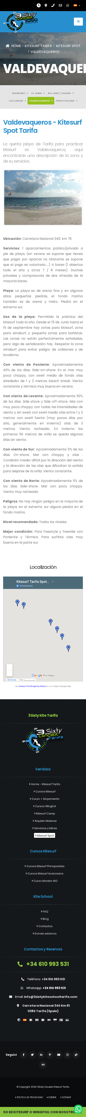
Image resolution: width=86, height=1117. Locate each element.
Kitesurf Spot (45, 835)
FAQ (45, 911)
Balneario (19, 93)
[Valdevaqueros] (43, 197)
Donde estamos (45, 933)
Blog (45, 919)
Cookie (52, 1097)
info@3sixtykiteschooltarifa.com (50, 997)
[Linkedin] (41, 1055)
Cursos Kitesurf (45, 791)
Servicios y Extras (45, 828)
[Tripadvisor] (43, 1065)
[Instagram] (67, 1055)
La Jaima (37, 93)
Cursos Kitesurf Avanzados (45, 873)
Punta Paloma (65, 100)
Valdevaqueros (40, 100)
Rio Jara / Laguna (60, 93)
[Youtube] (59, 1055)
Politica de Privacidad (29, 1097)
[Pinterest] (50, 1055)
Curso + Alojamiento (45, 799)
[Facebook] (24, 1055)
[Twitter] (32, 1055)
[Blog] (76, 1055)
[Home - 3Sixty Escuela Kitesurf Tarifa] (20, 23)
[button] (77, 5)
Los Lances (16, 100)
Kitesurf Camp (45, 813)
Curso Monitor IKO (45, 881)
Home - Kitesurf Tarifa (45, 784)
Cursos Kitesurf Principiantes (45, 866)
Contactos (45, 926)
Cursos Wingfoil (45, 806)
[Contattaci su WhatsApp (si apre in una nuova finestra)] (78, 1109)
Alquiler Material (45, 821)
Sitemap (66, 1097)
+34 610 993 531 (47, 964)
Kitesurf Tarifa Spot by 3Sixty (32, 686)
